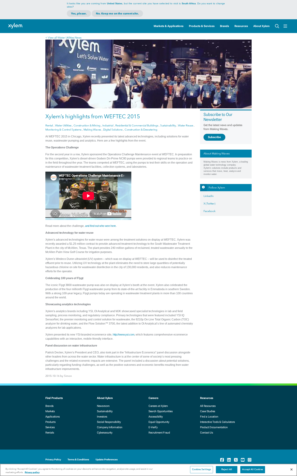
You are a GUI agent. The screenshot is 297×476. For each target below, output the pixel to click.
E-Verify (152, 427)
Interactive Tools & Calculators (217, 422)
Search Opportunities (160, 411)
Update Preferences (107, 459)
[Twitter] (236, 460)
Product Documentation (214, 427)
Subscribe (214, 137)
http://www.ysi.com (123, 334)
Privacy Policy (53, 459)
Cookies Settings (201, 469)
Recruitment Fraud (159, 432)
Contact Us (206, 432)
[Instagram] (250, 460)
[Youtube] (243, 460)
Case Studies (207, 411)
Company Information (109, 427)
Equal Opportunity (158, 422)
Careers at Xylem (158, 406)
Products (50, 422)
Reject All (226, 469)
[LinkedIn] (229, 460)
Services (50, 427)
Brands (224, 26)
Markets (50, 411)
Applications (52, 416)
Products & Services (201, 26)
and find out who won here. (101, 225)
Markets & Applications (168, 26)
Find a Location (209, 416)
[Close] (291, 469)
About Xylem (261, 26)
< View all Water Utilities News (63, 37)
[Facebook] (222, 460)
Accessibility (155, 416)
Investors (102, 416)
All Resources (208, 406)
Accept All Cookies (252, 469)
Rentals (49, 432)
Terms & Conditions (78, 459)
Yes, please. (79, 13)
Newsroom (103, 406)
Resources (241, 26)
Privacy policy (32, 472)
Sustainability (105, 411)
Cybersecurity (104, 432)
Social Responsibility (109, 422)
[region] (148, 470)
